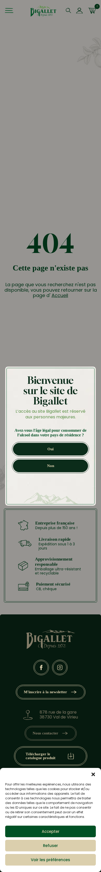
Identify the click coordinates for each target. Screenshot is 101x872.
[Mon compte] (79, 11)
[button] (93, 774)
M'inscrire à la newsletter (45, 692)
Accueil (60, 295)
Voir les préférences (50, 859)
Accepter (51, 831)
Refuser (50, 845)
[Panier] (92, 11)
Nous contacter (45, 733)
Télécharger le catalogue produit (40, 756)
